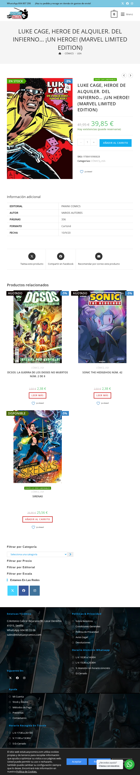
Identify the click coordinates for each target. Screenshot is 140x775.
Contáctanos (19, 718)
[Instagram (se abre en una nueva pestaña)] (131, 3)
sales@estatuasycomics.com (24, 634)
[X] (12, 591)
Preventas (18, 712)
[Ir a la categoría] (70, 554)
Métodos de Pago (22, 707)
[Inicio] (60, 53)
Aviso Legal (82, 637)
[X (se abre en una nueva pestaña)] (122, 3)
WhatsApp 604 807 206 (19, 3)
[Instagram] (35, 591)
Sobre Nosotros (84, 621)
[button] (68, 88)
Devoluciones (83, 642)
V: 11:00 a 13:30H (22, 738)
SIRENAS (37, 496)
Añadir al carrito (115, 142)
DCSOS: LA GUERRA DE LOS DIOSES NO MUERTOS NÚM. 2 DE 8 (37, 374)
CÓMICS (95, 161)
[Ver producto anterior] (124, 75)
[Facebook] (24, 591)
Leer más (38, 395)
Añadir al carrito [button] (37, 519)
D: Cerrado (81, 673)
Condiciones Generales (88, 626)
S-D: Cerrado (19, 743)
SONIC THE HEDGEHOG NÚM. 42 (102, 372)
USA (79, 53)
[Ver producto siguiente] (130, 75)
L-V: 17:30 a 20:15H (23, 732)
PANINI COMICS (71, 206)
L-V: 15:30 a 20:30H (86, 662)
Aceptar (76, 761)
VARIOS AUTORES (72, 212)
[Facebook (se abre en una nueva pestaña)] (127, 3)
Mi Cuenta (18, 696)
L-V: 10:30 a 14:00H (86, 657)
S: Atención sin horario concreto (93, 668)
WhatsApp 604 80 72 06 (21, 630)
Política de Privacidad (87, 631)
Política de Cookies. (26, 771)
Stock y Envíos (20, 702)
